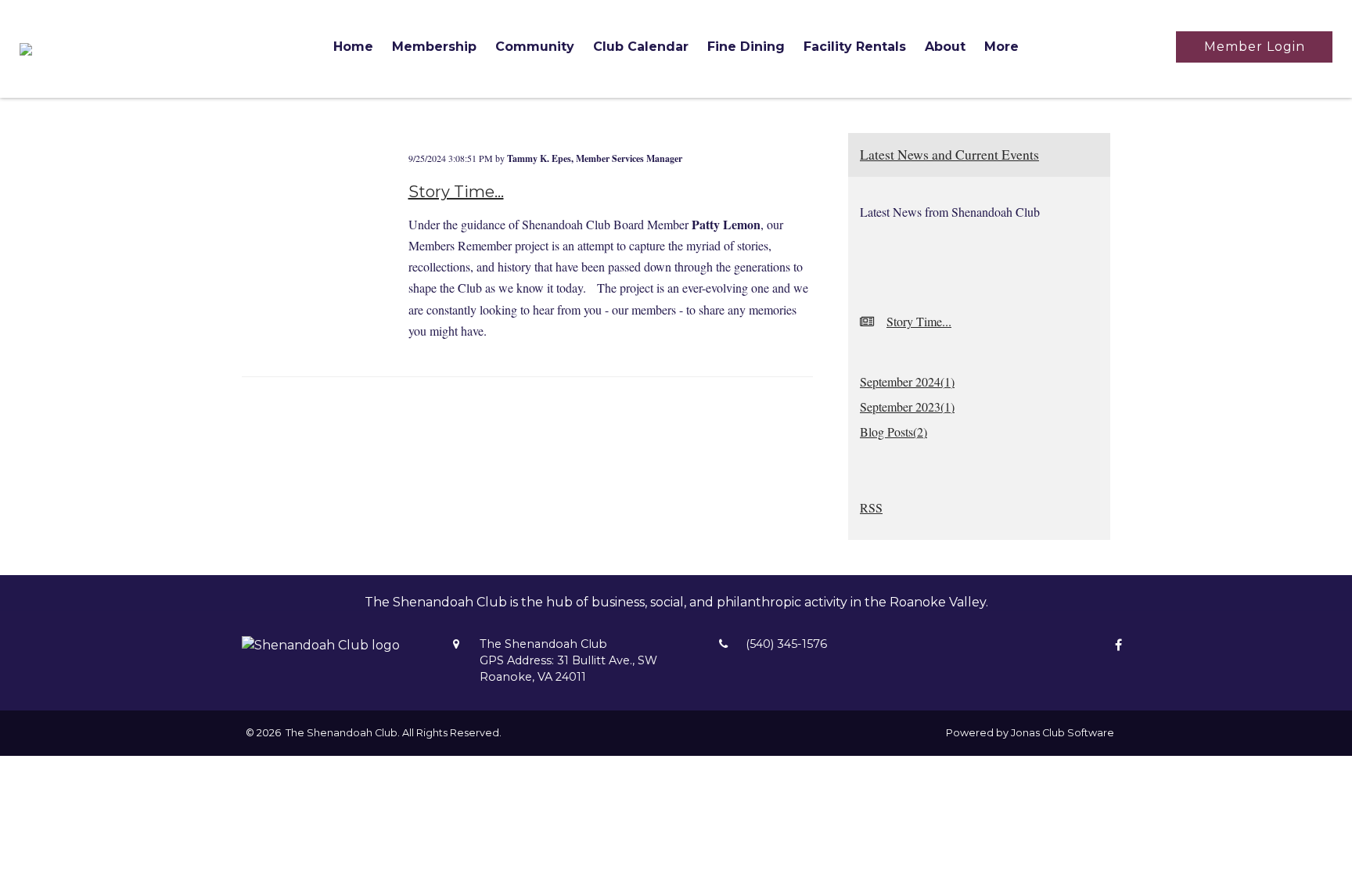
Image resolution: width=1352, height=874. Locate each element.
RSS (871, 507)
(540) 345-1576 (786, 644)
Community (534, 46)
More (1001, 46)
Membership (434, 46)
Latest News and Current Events (949, 154)
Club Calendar (641, 46)
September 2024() (907, 381)
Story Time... (456, 191)
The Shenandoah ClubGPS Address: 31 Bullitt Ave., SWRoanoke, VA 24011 (568, 660)
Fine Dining (746, 46)
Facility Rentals (855, 46)
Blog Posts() (893, 431)
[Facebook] (1114, 645)
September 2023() (907, 406)
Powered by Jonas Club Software (1030, 733)
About (945, 46)
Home (353, 46)
